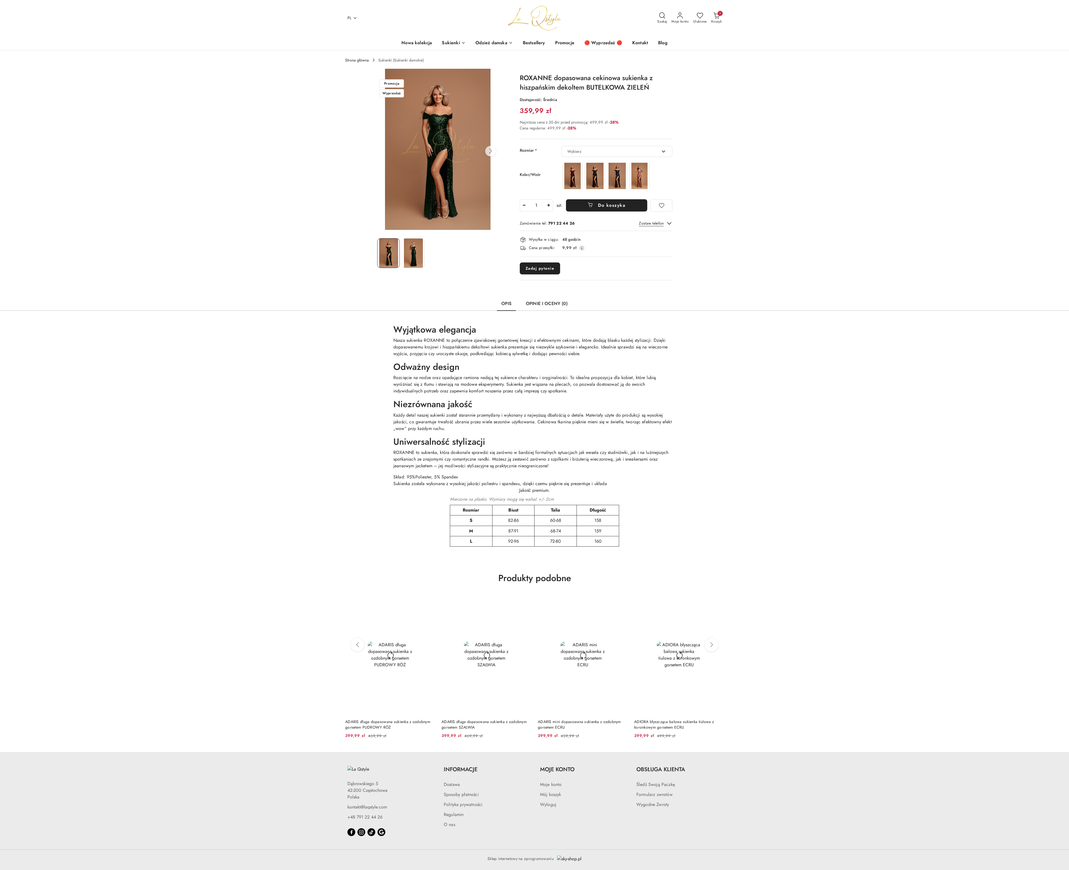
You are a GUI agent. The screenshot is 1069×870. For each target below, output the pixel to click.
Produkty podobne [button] (534, 578)
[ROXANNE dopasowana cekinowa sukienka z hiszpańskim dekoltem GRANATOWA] (617, 176)
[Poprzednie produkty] (357, 644)
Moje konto (551, 784)
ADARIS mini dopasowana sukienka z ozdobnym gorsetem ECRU (483, 724)
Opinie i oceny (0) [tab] (547, 303)
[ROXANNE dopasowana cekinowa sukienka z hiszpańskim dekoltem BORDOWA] (572, 176)
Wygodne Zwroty (652, 804)
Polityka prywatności (463, 804)
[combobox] (617, 151)
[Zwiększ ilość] (549, 205)
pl (349, 18)
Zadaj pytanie (540, 268)
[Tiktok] (371, 832)
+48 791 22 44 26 (365, 817)
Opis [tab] (506, 303)
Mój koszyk (550, 794)
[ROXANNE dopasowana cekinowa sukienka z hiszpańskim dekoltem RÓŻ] (639, 176)
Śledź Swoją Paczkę (655, 784)
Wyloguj (548, 804)
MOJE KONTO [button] (557, 769)
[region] (606, 175)
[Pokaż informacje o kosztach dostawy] (582, 248)
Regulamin (454, 814)
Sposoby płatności (461, 794)
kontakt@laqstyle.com (367, 807)
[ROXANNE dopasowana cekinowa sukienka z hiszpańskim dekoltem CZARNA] (595, 176)
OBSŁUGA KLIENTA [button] (660, 769)
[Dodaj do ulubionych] (661, 205)
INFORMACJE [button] (460, 769)
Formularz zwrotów (654, 794)
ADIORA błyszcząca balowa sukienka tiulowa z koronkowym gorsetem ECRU (577, 724)
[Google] (381, 832)
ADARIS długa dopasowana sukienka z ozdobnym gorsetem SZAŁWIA (387, 724)
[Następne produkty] (712, 644)
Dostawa (452, 784)
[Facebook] (351, 832)
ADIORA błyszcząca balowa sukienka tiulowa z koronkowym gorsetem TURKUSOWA (674, 724)
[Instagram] (361, 832)
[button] (490, 151)
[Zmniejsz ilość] (524, 205)
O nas (449, 824)
